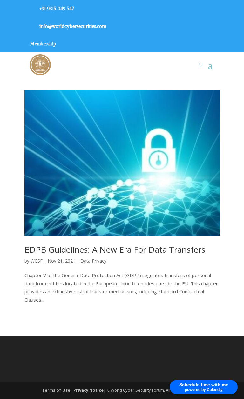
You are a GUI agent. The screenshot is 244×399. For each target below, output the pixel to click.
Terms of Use (56, 390)
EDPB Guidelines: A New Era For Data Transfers (114, 249)
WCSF (36, 261)
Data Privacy (93, 261)
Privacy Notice (88, 390)
